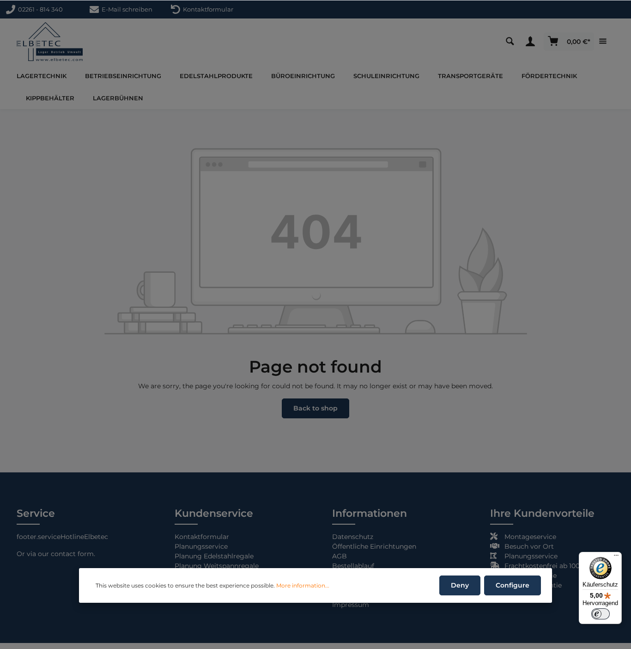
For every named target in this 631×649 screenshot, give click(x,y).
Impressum (350, 604)
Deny (460, 585)
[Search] (512, 41)
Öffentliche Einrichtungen (374, 546)
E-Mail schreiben (125, 9)
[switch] (600, 613)
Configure (512, 585)
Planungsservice (201, 546)
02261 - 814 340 (39, 9)
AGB (339, 556)
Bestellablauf (353, 566)
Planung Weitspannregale (217, 566)
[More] (605, 41)
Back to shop (315, 408)
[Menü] (616, 557)
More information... (302, 585)
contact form (72, 554)
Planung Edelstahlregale (214, 556)
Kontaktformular (206, 9)
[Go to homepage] (50, 41)
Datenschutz (352, 537)
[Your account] (532, 41)
